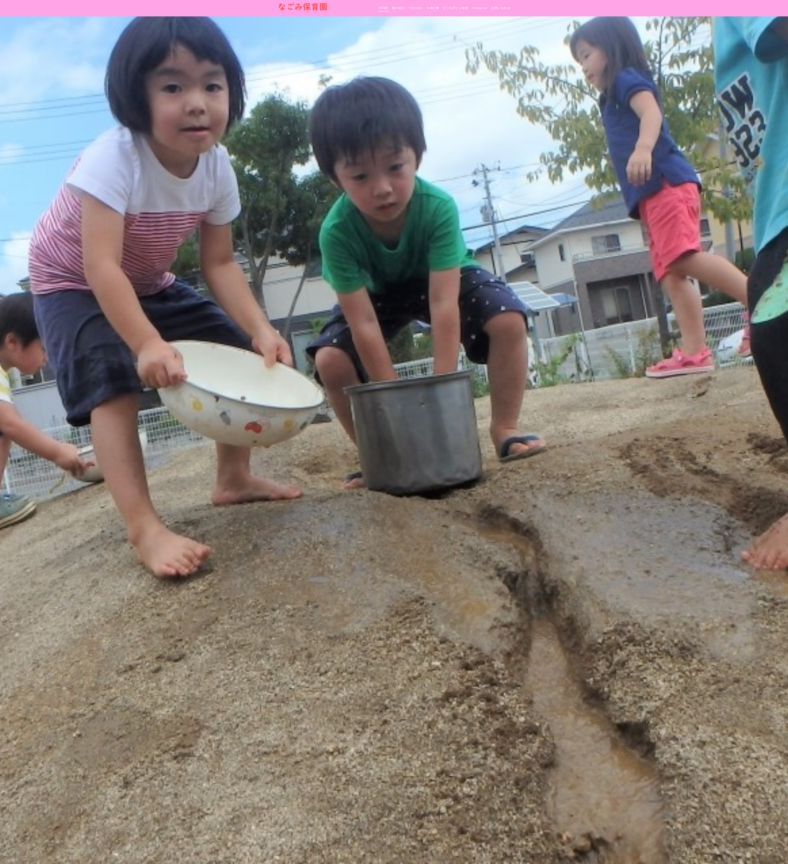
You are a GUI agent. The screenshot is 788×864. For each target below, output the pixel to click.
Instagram (480, 8)
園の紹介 (398, 8)
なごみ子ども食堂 (455, 8)
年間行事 (433, 8)
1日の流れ (415, 8)
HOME (383, 8)
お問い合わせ (500, 8)
